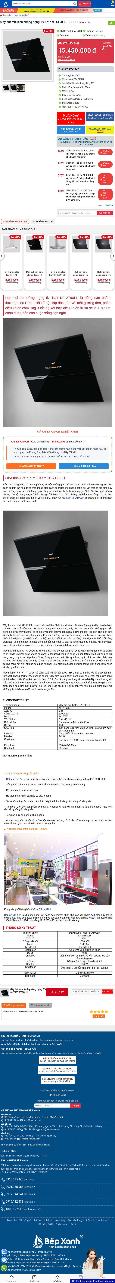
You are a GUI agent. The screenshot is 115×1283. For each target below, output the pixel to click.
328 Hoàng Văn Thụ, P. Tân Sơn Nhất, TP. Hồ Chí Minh (33, 1117)
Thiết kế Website (34, 1266)
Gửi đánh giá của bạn (14, 1005)
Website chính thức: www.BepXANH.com (21, 1270)
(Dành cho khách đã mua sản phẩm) (57, 1059)
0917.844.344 (14, 1194)
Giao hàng (60, 1220)
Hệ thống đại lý (45, 1224)
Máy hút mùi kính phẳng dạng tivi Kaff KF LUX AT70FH (103, 274)
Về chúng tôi (25, 1220)
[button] (2, 256)
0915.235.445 (14, 1179)
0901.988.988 (30, 1129)
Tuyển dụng (61, 1224)
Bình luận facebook (40, 1005)
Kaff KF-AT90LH (75, 498)
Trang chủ (6, 15)
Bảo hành (38, 1220)
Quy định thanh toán (97, 1220)
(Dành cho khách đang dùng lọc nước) (57, 1069)
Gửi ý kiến (99, 1016)
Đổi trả (49, 1220)
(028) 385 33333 (12, 1129)
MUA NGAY (57, 992)
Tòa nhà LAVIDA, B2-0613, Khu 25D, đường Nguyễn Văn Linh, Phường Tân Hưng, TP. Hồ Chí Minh (53, 1126)
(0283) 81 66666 (12, 1120)
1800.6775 (12, 1209)
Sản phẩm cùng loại (43, 221)
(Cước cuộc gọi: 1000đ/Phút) (57, 1080)
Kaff (101, 31)
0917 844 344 (10, 1139)
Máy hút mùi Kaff (22, 15)
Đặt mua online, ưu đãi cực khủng (71, 118)
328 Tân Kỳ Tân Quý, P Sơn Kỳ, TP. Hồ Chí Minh (30, 1136)
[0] (113, 4)
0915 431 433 (57, 1095)
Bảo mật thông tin (76, 1220)
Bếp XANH (45, 909)
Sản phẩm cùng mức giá (15, 221)
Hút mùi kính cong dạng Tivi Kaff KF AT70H (57, 274)
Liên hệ (73, 1224)
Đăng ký (75, 1105)
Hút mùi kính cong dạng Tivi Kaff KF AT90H (80, 274)
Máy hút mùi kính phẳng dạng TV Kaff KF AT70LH (11, 274)
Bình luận (85, 22)
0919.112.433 (14, 1201)
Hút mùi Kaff (12, 779)
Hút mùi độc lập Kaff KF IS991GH (34, 273)
